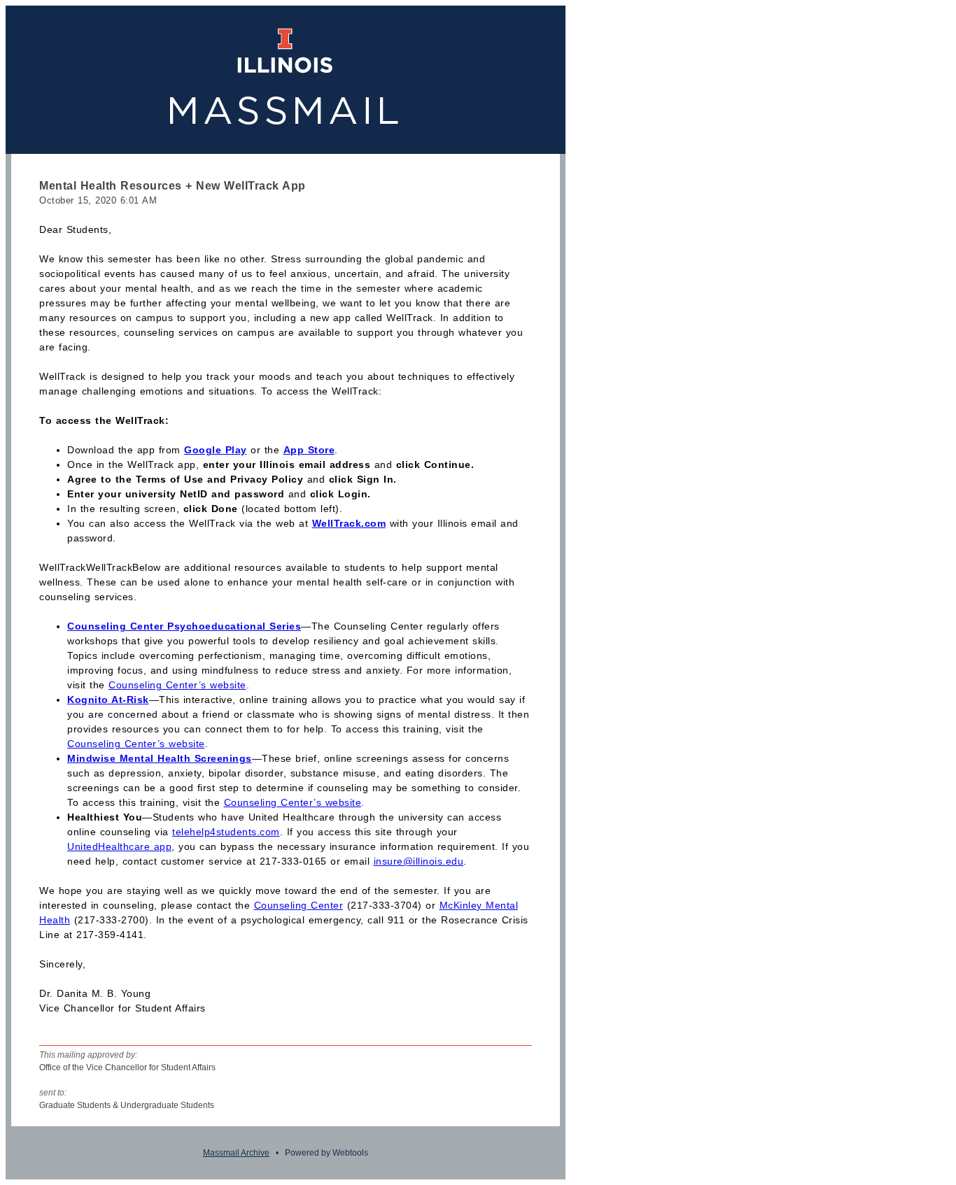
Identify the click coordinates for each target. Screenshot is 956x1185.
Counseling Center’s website (177, 684)
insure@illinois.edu (419, 861)
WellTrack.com (349, 523)
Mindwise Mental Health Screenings (159, 758)
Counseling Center (299, 905)
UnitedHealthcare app (119, 846)
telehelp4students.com (226, 831)
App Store (309, 449)
